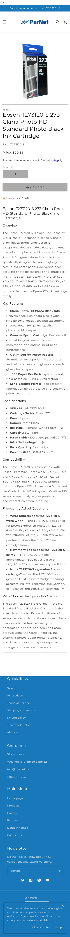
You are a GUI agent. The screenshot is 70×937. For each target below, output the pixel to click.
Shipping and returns (21, 710)
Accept (58, 927)
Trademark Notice (19, 725)
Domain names (17, 827)
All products (15, 695)
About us (13, 732)
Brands (12, 813)
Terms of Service (18, 703)
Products (13, 805)
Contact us (14, 835)
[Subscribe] (59, 871)
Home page (15, 798)
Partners (13, 820)
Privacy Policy (40, 927)
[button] (4, 22)
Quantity (8, 167)
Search (12, 688)
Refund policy (16, 717)
